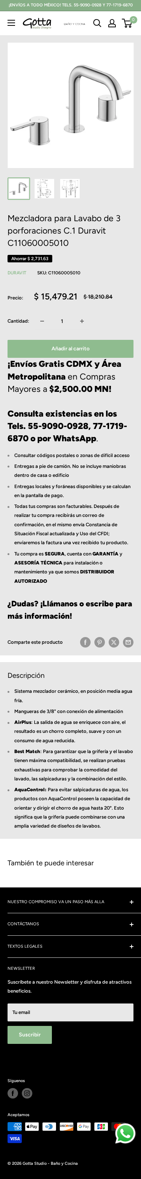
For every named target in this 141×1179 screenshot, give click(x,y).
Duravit (17, 272)
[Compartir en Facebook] (85, 642)
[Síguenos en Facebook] (13, 1093)
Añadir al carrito (70, 348)
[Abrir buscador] (97, 23)
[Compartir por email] (128, 642)
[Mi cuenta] (112, 23)
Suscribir (30, 1035)
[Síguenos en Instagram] (27, 1093)
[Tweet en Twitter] (114, 642)
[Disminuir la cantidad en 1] (42, 321)
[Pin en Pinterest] (99, 642)
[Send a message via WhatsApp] (125, 1133)
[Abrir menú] (11, 23)
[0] (127, 23)
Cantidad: (18, 321)
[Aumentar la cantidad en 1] (82, 321)
